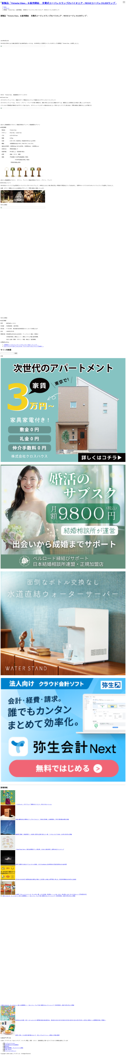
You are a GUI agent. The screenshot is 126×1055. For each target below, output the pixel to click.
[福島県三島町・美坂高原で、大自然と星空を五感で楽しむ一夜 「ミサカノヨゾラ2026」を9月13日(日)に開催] (8, 834)
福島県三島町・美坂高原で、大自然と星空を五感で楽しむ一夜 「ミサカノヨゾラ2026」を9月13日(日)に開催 (43, 834)
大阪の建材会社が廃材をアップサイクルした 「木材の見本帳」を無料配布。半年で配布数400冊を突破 (42, 819)
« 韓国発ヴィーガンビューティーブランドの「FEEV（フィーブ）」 (21, 344)
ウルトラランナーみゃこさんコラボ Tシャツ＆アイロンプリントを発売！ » (24, 346)
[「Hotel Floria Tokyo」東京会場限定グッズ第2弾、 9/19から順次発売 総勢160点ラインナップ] (8, 849)
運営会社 (7, 1046)
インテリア (6, 8)
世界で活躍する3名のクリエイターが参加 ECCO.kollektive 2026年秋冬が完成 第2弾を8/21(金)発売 (41, 864)
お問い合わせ (8, 1049)
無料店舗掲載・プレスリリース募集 (14, 1047)
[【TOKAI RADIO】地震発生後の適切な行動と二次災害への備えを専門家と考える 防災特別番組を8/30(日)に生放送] (8, 879)
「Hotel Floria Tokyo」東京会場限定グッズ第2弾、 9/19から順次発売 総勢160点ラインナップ (39, 849)
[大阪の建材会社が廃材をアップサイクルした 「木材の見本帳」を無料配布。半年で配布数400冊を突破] (8, 819)
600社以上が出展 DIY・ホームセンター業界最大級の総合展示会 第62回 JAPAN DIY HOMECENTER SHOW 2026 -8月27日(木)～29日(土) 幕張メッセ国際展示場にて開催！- (60, 1020)
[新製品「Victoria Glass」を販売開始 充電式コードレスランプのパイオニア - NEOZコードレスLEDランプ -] (59, 3)
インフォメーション (10, 1043)
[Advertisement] (44, 28)
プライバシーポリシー (10, 1051)
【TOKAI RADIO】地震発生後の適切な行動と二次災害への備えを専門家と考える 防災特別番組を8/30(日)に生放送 (45, 879)
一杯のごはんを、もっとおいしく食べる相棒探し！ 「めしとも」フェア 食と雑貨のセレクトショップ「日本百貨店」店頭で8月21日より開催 (37, 1005)
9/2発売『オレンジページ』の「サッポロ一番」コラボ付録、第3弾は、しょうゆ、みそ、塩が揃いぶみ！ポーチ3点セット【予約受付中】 (51, 894)
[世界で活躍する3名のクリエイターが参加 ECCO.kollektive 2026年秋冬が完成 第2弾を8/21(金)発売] (8, 864)
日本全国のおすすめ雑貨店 (12, 1044)
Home (5, 7)
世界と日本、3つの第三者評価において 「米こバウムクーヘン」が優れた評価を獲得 (37, 1035)
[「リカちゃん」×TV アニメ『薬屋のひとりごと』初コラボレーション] (8, 804)
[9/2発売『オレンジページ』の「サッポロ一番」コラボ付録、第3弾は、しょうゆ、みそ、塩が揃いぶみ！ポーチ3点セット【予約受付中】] (8, 894)
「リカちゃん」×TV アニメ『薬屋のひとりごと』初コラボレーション (33, 804)
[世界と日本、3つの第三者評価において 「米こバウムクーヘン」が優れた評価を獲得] (8, 1035)
